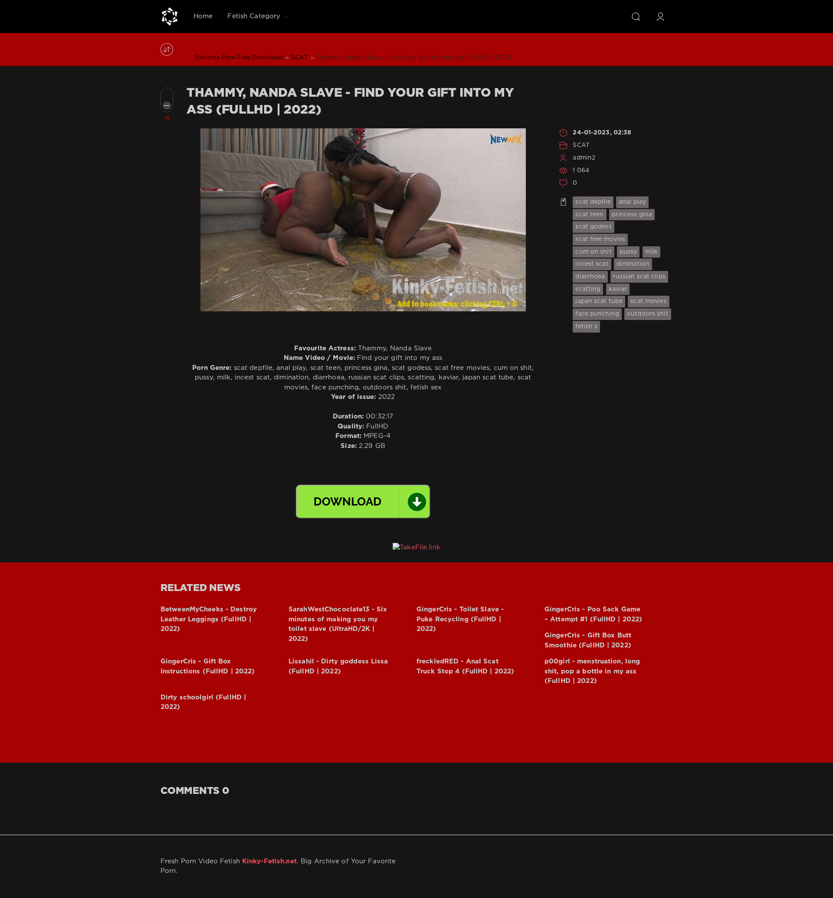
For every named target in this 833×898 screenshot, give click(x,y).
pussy (628, 252)
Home (203, 16)
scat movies (648, 301)
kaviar (618, 289)
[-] (167, 105)
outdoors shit (648, 314)
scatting (587, 289)
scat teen (589, 214)
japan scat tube (599, 301)
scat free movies (600, 239)
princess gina (632, 214)
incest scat (591, 264)
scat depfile (592, 202)
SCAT (581, 145)
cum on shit (593, 252)
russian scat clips (639, 276)
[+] (167, 94)
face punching (597, 314)
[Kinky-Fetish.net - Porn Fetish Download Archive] (169, 16)
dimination (633, 264)
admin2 (584, 157)
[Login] (660, 16)
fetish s (586, 326)
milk (651, 252)
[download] (363, 502)
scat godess (593, 226)
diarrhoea (590, 276)
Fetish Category (253, 16)
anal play (632, 202)
